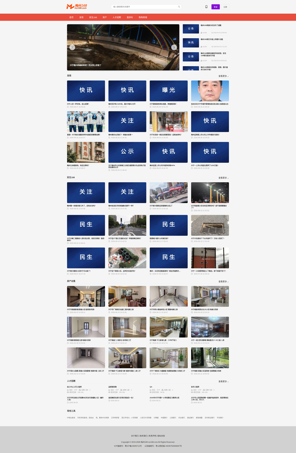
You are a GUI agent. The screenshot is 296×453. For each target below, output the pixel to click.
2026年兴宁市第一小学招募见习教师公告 (164, 398)
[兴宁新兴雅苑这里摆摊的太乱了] (169, 202)
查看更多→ (224, 76)
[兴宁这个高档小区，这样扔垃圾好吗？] (127, 268)
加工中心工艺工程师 (74, 387)
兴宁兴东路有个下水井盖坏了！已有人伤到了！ (208, 238)
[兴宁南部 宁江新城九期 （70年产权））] (169, 337)
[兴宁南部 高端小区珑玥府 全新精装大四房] (210, 368)
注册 (225, 7)
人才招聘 (117, 17)
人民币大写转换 (145, 418)
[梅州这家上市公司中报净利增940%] (169, 162)
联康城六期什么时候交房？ (159, 238)
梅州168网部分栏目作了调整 (211, 25)
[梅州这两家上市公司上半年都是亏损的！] (210, 131)
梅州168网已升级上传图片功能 (212, 39)
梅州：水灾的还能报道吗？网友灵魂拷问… (165, 271)
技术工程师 (195, 387)
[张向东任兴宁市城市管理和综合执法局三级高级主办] (210, 101)
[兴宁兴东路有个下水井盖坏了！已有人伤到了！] (210, 235)
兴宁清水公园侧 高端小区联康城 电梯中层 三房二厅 (85, 371)
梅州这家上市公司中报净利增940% (162, 165)
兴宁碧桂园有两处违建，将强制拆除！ (163, 104)
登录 (215, 7)
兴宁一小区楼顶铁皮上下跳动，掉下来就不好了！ (209, 271)
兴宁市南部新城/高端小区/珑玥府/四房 (80, 309)
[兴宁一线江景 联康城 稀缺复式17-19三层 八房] (210, 337)
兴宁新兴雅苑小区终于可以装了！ (79, 271)
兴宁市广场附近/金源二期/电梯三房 (121, 309)
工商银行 (173, 418)
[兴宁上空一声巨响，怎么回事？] (86, 101)
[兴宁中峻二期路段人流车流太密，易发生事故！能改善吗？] (86, 235)
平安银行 (220, 418)
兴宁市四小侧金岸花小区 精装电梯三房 (164, 309)
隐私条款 (161, 436)
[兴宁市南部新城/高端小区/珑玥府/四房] (86, 306)
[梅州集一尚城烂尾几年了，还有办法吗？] (86, 202)
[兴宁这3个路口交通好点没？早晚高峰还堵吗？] (127, 235)
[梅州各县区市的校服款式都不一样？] (127, 202)
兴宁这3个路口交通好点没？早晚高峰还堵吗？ (125, 238)
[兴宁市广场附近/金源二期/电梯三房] (127, 306)
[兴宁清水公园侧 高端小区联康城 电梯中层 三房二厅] (86, 368)
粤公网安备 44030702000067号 (169, 446)
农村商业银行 (209, 418)
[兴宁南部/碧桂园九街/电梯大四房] (86, 337)
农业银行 (181, 418)
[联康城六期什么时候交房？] (169, 235)
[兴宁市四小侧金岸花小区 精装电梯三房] (169, 306)
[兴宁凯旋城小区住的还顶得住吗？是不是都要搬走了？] (210, 202)
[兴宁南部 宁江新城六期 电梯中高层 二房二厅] (127, 368)
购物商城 (143, 17)
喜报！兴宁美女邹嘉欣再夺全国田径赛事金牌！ (84, 135)
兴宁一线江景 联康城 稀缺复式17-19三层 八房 (207, 340)
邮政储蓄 (199, 418)
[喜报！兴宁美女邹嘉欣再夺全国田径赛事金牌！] (86, 131)
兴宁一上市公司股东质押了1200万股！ (205, 165)
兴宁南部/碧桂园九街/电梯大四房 (79, 340)
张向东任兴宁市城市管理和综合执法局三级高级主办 (209, 104)
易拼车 (130, 17)
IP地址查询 (71, 418)
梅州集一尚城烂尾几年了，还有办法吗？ (81, 206)
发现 (81, 17)
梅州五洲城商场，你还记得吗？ (78, 165)
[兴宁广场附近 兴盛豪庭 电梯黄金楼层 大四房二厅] (169, 368)
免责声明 (152, 436)
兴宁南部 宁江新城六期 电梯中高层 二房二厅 (124, 371)
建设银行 (190, 418)
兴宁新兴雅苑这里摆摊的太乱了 (161, 206)
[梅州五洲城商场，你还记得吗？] (86, 162)
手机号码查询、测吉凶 (85, 418)
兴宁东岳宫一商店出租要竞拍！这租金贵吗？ (166, 135)
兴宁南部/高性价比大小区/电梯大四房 (204, 309)
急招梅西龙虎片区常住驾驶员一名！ (121, 398)
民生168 (93, 17)
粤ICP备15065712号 (133, 446)
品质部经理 (112, 387)
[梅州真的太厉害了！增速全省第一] (127, 131)
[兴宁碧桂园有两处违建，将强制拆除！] (169, 101)
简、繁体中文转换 (102, 418)
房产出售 (71, 281)
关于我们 (135, 436)
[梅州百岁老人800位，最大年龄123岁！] (127, 101)
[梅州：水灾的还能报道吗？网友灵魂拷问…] (169, 268)
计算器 (156, 418)
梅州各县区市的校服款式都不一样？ (121, 206)
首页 (71, 17)
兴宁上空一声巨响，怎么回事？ (78, 104)
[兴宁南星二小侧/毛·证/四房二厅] (127, 337)
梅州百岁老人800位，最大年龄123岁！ (122, 104)
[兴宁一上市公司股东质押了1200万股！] (210, 162)
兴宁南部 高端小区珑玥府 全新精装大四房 (206, 371)
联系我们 (143, 436)
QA (151, 387)
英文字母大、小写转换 (130, 418)
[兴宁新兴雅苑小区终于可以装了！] (86, 268)
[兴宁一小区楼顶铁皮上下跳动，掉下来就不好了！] (210, 268)
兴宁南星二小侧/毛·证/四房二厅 (119, 340)
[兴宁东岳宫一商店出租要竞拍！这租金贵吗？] (169, 131)
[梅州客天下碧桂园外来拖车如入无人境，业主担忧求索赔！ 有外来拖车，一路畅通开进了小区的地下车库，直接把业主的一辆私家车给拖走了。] (123, 70)
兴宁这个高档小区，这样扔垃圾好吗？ (122, 271)
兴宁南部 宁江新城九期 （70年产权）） (164, 340)
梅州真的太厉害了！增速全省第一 (120, 135)
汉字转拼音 (115, 418)
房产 (105, 17)
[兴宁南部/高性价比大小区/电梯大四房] (210, 306)
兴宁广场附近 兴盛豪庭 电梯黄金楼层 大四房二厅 (167, 371)
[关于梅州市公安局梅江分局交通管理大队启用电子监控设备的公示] (127, 162)
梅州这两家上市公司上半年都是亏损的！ (205, 135)
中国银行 (164, 418)
